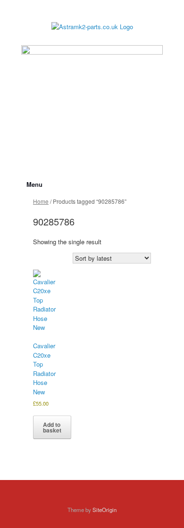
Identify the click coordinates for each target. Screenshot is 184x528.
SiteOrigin (104, 509)
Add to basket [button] (52, 427)
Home (41, 201)
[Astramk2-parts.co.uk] (92, 26)
